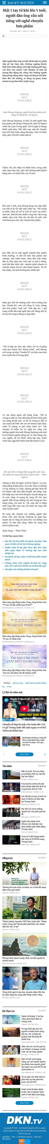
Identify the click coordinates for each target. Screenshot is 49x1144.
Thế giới (24, 1024)
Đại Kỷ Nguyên (8, 1131)
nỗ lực (9, 686)
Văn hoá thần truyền (27, 1042)
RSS (13, 1137)
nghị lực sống (17, 683)
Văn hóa (5, 893)
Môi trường (25, 804)
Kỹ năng (24, 779)
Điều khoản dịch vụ (25, 1137)
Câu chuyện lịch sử (27, 1072)
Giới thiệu (6, 1137)
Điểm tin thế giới (26, 792)
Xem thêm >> (42, 765)
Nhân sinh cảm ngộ (8, 963)
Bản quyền (6, 1139)
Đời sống (5, 998)
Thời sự (23, 832)
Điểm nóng (25, 817)
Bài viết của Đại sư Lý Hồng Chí (12, 608)
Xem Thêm (24, 754)
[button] (45, 754)
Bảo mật (37, 1137)
